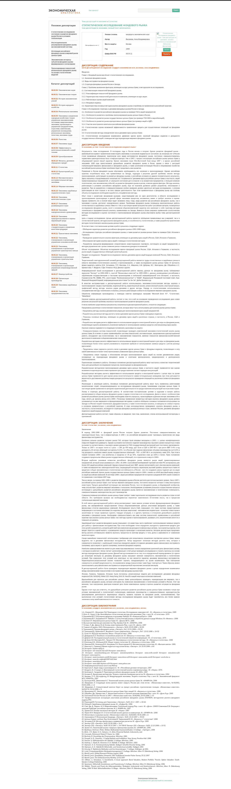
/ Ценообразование (62, 157)
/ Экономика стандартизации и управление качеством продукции (63, 227)
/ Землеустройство (61, 274)
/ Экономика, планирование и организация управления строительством (62, 257)
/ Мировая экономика (62, 186)
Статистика (112, 21)
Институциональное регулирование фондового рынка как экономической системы (64, 45)
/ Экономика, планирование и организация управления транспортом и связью (64, 248)
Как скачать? (93, 10)
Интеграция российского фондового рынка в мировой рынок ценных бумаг (64, 53)
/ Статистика (59, 167)
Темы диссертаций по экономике (94, 21)
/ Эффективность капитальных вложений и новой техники (63, 150)
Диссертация (167, 46)
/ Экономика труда (61, 144)
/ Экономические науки (63, 90)
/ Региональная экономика (64, 112)
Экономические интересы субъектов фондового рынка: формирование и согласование (63, 62)
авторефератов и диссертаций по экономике (155, 781)
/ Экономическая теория (63, 94)
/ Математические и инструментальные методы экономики (62, 180)
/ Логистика (58, 139)
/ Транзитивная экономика (64, 234)
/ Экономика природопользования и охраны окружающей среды (63, 219)
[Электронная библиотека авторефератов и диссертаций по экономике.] (64, 11)
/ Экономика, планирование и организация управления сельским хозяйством (64, 240)
